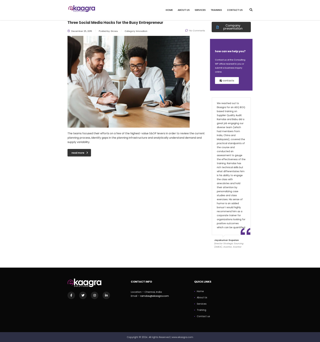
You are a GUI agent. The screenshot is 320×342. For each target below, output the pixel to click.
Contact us (235, 10)
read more (78, 152)
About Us (184, 10)
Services (200, 10)
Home (169, 10)
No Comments (197, 30)
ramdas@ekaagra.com (154, 296)
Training (216, 10)
